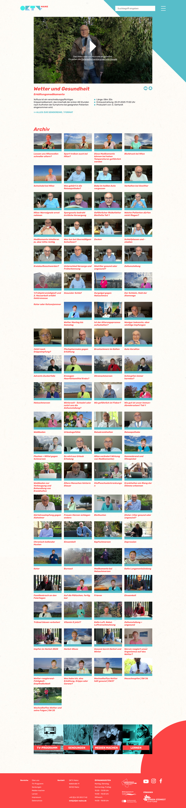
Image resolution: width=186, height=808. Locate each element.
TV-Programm (37, 784)
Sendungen (36, 787)
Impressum (36, 797)
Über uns (35, 780)
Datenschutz (37, 801)
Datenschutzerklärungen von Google (99, 59)
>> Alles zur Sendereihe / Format (53, 112)
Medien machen (38, 790)
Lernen (35, 794)
